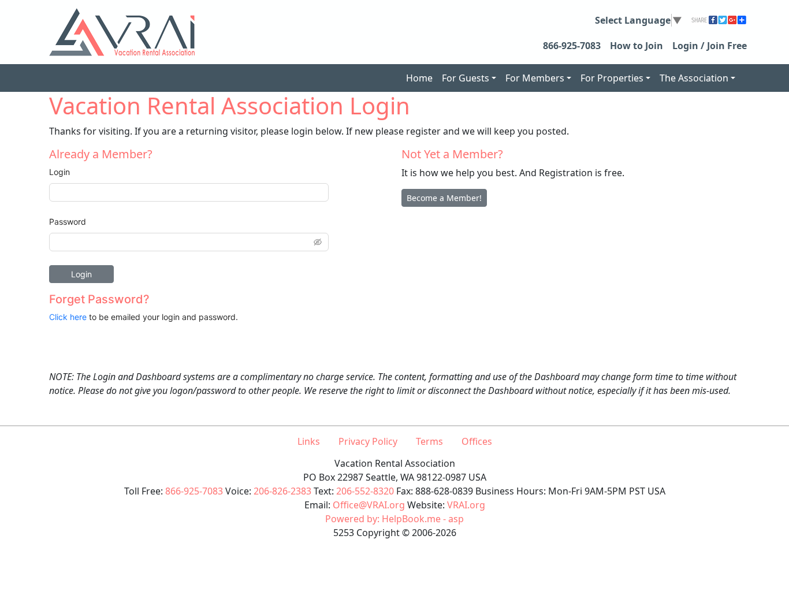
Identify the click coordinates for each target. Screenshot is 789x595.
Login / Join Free (709, 45)
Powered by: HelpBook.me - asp (394, 518)
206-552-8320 (365, 491)
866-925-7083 (572, 45)
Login (59, 172)
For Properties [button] (611, 78)
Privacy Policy (367, 441)
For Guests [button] (465, 78)
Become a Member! (444, 197)
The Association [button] (694, 78)
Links (308, 441)
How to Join (636, 45)
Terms (429, 441)
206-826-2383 (282, 491)
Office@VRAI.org (369, 505)
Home (419, 78)
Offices (477, 441)
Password (67, 221)
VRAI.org (466, 505)
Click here (68, 317)
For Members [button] (534, 78)
